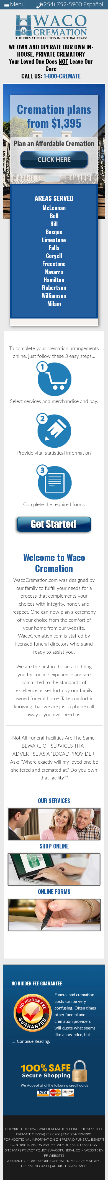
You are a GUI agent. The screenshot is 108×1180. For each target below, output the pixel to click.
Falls (54, 247)
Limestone (54, 240)
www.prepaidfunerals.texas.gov (68, 1144)
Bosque (54, 232)
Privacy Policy (34, 1150)
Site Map (12, 1150)
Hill (54, 224)
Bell (54, 215)
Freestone (54, 263)
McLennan (54, 207)
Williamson (54, 295)
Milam (54, 303)
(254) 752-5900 (62, 4)
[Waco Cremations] (51, 37)
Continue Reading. (33, 1041)
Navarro (54, 271)
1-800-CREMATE (62, 76)
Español (93, 4)
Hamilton (54, 280)
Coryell (54, 255)
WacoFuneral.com (67, 1150)
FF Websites (54, 1155)
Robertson (54, 287)
